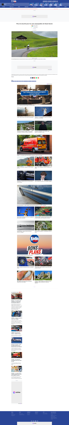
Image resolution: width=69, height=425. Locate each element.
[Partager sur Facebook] (31, 78)
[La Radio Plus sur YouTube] (35, 421)
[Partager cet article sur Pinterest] (34, 78)
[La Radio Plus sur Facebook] (31, 421)
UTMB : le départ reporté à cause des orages (16, 319)
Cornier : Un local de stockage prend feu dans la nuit (16, 360)
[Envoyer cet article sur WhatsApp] (36, 78)
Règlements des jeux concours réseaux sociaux (53, 414)
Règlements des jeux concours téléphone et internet (54, 418)
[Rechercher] (57, 1)
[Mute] (13, 4)
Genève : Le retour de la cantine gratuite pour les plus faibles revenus (16, 374)
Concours (28, 414)
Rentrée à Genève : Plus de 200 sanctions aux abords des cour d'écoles (16, 345)
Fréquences (12, 415)
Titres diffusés (13, 414)
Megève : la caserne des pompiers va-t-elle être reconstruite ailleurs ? (16, 301)
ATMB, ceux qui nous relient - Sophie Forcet (15, 333)
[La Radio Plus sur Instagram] (37, 421)
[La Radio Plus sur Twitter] (33, 421)
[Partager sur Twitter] (32, 78)
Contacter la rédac (21, 414)
